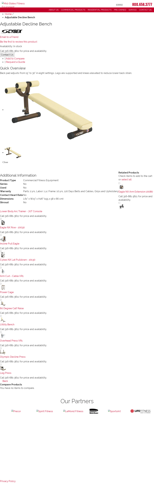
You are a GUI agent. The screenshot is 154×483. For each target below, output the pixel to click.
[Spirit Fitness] (44, 411)
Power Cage (7, 292)
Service (119, 4)
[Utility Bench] (3, 319)
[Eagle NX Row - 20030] (3, 222)
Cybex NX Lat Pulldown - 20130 (17, 259)
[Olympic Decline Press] (3, 351)
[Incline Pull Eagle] (3, 238)
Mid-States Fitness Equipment (23, 458)
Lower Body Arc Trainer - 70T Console (21, 211)
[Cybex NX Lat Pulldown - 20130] (3, 254)
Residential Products (100, 10)
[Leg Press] (3, 368)
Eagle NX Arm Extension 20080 (136, 191)
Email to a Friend (9, 37)
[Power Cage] (3, 287)
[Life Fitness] (140, 411)
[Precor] (16, 411)
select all (126, 179)
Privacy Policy (8, 481)
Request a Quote (15, 62)
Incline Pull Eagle (9, 243)
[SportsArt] (114, 411)
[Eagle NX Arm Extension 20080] (122, 186)
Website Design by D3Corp (10, 460)
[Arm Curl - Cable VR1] (3, 271)
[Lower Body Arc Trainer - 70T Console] (122, 206)
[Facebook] (127, 5)
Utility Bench (7, 324)
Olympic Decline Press (13, 356)
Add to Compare (15, 58)
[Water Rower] (93, 411)
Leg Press (5, 373)
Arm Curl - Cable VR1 (12, 276)
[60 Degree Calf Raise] (3, 303)
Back (5, 381)
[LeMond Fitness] (73, 411)
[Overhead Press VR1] (3, 335)
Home (8, 14)
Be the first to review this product (18, 41)
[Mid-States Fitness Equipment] (19, 3)
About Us (54, 10)
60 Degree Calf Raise (12, 308)
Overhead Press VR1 (11, 340)
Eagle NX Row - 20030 (12, 227)
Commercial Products (73, 10)
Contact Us (145, 10)
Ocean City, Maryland (27, 460)
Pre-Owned (120, 10)
